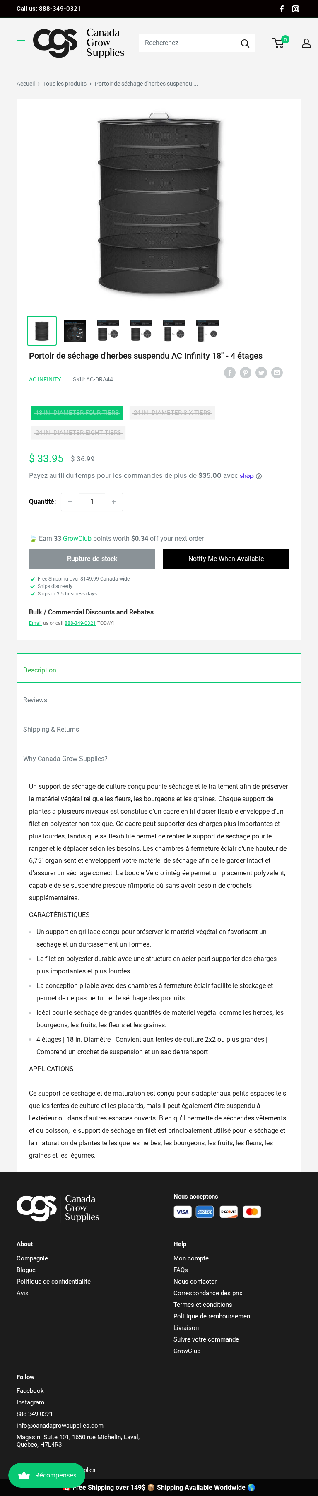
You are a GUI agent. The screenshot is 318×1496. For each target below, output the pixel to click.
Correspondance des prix (207, 1293)
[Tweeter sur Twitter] (261, 372)
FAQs (180, 1270)
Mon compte (191, 1258)
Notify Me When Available (226, 559)
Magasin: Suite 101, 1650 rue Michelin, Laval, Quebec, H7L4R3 (78, 1440)
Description (39, 670)
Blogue (26, 1270)
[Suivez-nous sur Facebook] (282, 8)
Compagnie (32, 1258)
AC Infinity (45, 379)
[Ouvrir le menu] (21, 43)
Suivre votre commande (206, 1339)
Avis (23, 1293)
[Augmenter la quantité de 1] (114, 502)
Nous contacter (195, 1281)
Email (35, 623)
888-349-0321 (80, 623)
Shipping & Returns (51, 729)
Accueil (26, 83)
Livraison (186, 1328)
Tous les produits (65, 83)
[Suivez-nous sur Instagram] (295, 8)
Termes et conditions (202, 1304)
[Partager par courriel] (277, 372)
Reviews (35, 700)
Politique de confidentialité (54, 1281)
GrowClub (78, 538)
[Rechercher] (245, 43)
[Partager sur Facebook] (230, 372)
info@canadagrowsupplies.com (60, 1425)
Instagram (30, 1402)
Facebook (30, 1391)
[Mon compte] (306, 43)
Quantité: (42, 502)
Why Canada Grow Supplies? (65, 759)
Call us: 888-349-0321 (49, 8)
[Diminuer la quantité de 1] (70, 502)
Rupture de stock (92, 559)
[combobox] (187, 43)
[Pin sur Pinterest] (245, 372)
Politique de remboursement (212, 1316)
